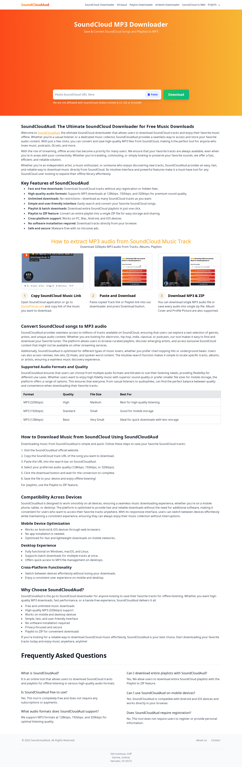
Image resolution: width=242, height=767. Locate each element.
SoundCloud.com (32, 306)
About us (201, 740)
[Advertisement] (121, 62)
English (212, 4)
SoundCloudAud (35, 4)
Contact (215, 740)
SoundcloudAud (40, 740)
